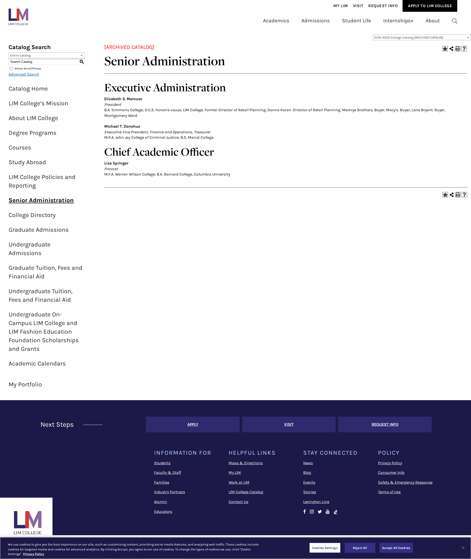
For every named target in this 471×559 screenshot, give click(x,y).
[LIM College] (18, 17)
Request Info (383, 5)
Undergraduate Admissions (30, 249)
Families (161, 482)
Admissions (315, 20)
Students (162, 463)
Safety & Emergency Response (405, 482)
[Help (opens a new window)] (464, 48)
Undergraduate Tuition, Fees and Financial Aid (40, 295)
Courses (20, 147)
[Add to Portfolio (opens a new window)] (445, 48)
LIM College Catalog (246, 492)
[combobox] (422, 37)
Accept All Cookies (396, 547)
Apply (192, 424)
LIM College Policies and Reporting (42, 181)
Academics (276, 20)
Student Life (356, 20)
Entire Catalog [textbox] (20, 55)
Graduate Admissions (39, 229)
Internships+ (398, 20)
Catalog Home (28, 88)
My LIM (235, 472)
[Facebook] (304, 512)
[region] (235, 548)
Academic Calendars (37, 363)
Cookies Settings (325, 547)
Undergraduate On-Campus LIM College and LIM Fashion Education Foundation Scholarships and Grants (44, 331)
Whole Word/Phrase (27, 68)
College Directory (32, 214)
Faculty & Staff (167, 472)
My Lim (340, 5)
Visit (358, 5)
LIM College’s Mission (38, 103)
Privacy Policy (390, 463)
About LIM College (33, 118)
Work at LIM (239, 482)
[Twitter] (320, 512)
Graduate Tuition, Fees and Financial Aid (45, 272)
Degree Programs (32, 132)
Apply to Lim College (430, 5)
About (433, 20)
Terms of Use (389, 492)
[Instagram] (312, 512)
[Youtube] (328, 512)
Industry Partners (169, 492)
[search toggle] (454, 21)
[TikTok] (338, 512)
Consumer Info (391, 472)
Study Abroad (27, 162)
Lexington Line (316, 501)
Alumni (160, 501)
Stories (309, 492)
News (308, 463)
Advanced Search (24, 74)
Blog (307, 472)
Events (309, 482)
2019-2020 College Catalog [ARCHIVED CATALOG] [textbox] (408, 37)
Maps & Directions (246, 463)
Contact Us (238, 501)
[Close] (463, 547)
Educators (163, 511)
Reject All (360, 547)
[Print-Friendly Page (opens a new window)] (457, 48)
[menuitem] (340, 6)
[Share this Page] (451, 48)
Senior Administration (41, 200)
